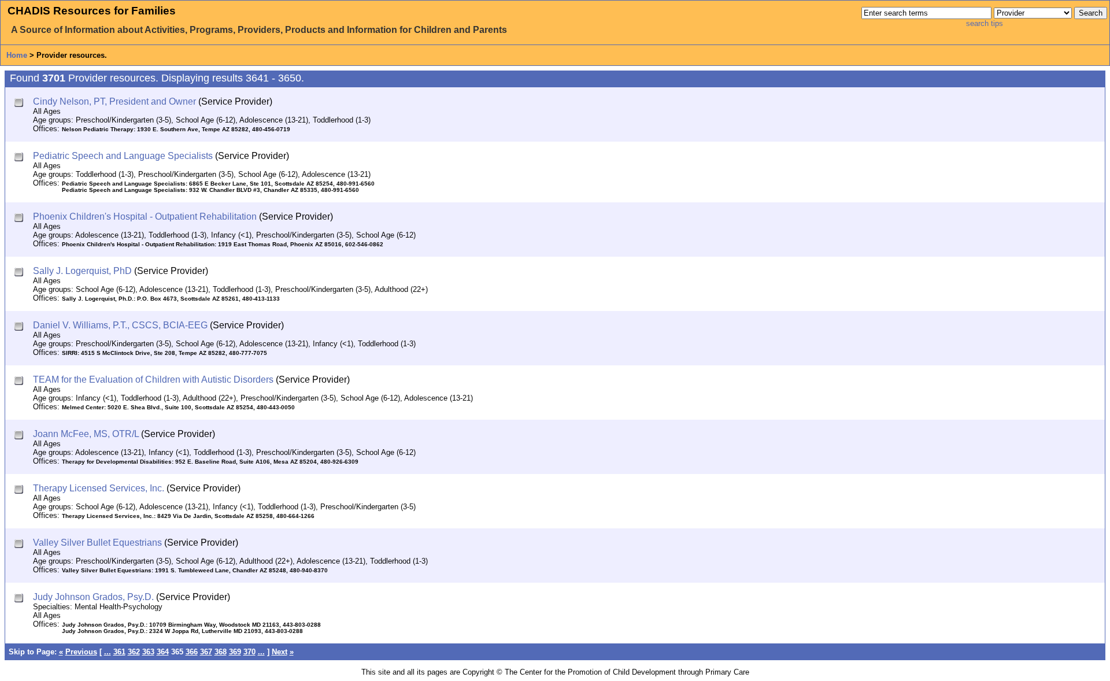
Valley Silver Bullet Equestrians (97, 542)
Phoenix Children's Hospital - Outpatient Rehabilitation (145, 216)
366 (192, 651)
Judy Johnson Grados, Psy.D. (93, 597)
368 (220, 651)
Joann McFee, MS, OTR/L (86, 434)
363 (148, 651)
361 (119, 651)
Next (279, 651)
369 (235, 651)
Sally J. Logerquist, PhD (82, 271)
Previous (81, 651)
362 (134, 651)
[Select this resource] (19, 104)
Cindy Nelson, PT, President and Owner (114, 101)
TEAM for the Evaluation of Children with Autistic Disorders (153, 379)
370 (249, 651)
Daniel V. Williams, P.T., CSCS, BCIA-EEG (120, 325)
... (107, 651)
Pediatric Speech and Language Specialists (123, 156)
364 (163, 651)
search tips (984, 23)
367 (206, 651)
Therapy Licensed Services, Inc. (98, 488)
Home (16, 55)
